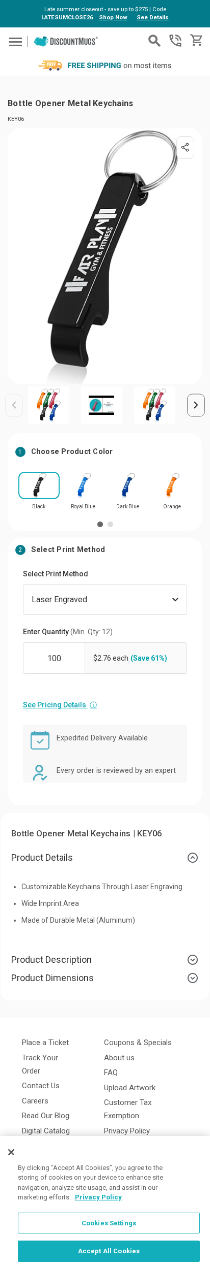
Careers (35, 1100)
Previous (14, 405)
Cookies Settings (109, 1223)
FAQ (111, 1072)
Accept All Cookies (109, 1251)
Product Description (51, 959)
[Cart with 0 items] (195, 40)
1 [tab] (100, 524)
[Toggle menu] (14, 41)
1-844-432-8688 (175, 41)
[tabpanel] (39, 494)
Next (196, 405)
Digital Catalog (46, 1130)
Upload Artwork (129, 1087)
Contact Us (41, 1085)
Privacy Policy (127, 1130)
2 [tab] (110, 524)
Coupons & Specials (138, 1042)
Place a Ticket (45, 1042)
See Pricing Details (60, 705)
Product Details (42, 857)
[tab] (105, 857)
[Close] (11, 1152)
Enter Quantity (68, 632)
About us (119, 1057)
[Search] (154, 40)
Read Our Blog (45, 1115)
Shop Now (113, 17)
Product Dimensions (52, 977)
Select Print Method (55, 574)
